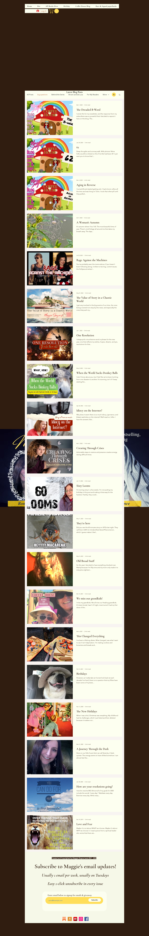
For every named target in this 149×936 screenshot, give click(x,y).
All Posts (30, 95)
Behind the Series (57, 95)
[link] (54, 11)
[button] (120, 95)
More (105, 95)
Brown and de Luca (76, 95)
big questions (42, 95)
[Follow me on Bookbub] (75, 919)
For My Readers (93, 95)
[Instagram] (81, 919)
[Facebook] (86, 919)
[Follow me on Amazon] (70, 919)
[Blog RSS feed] (114, 95)
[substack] (64, 919)
